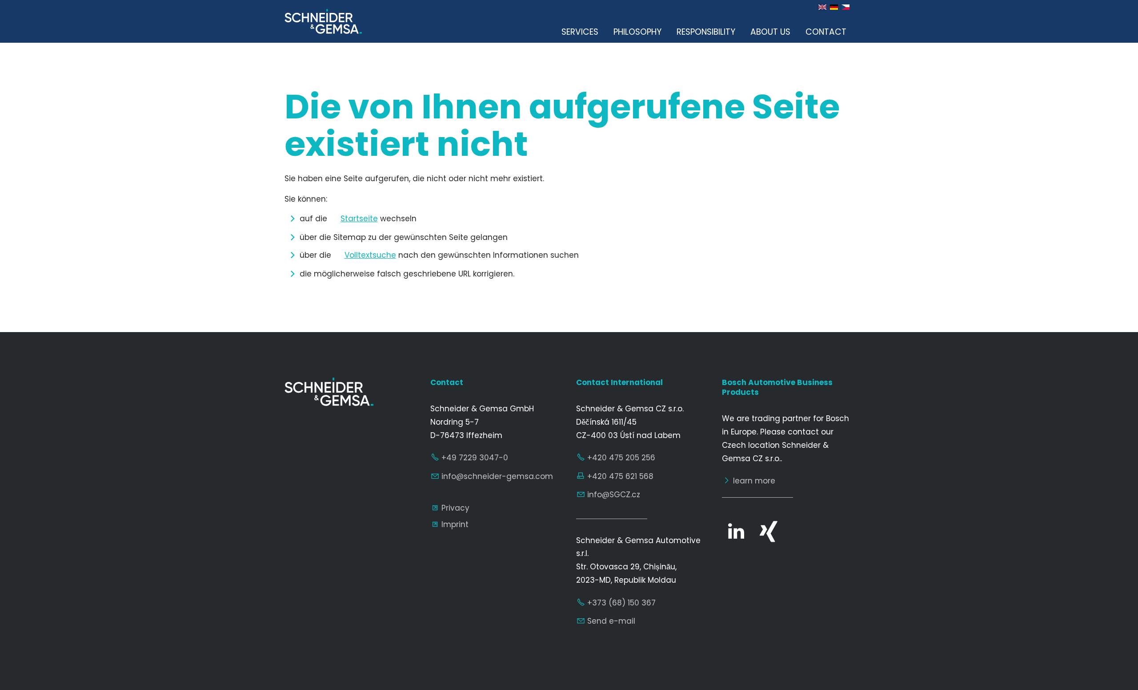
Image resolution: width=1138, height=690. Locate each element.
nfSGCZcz (614, 494)
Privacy (455, 508)
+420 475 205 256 (621, 457)
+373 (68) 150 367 (621, 602)
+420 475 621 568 (620, 476)
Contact (825, 32)
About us (770, 32)
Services (579, 32)
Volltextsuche (370, 255)
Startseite (359, 218)
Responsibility (706, 32)
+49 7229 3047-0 (474, 457)
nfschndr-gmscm (498, 476)
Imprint (455, 524)
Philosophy (637, 32)
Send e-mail (611, 621)
